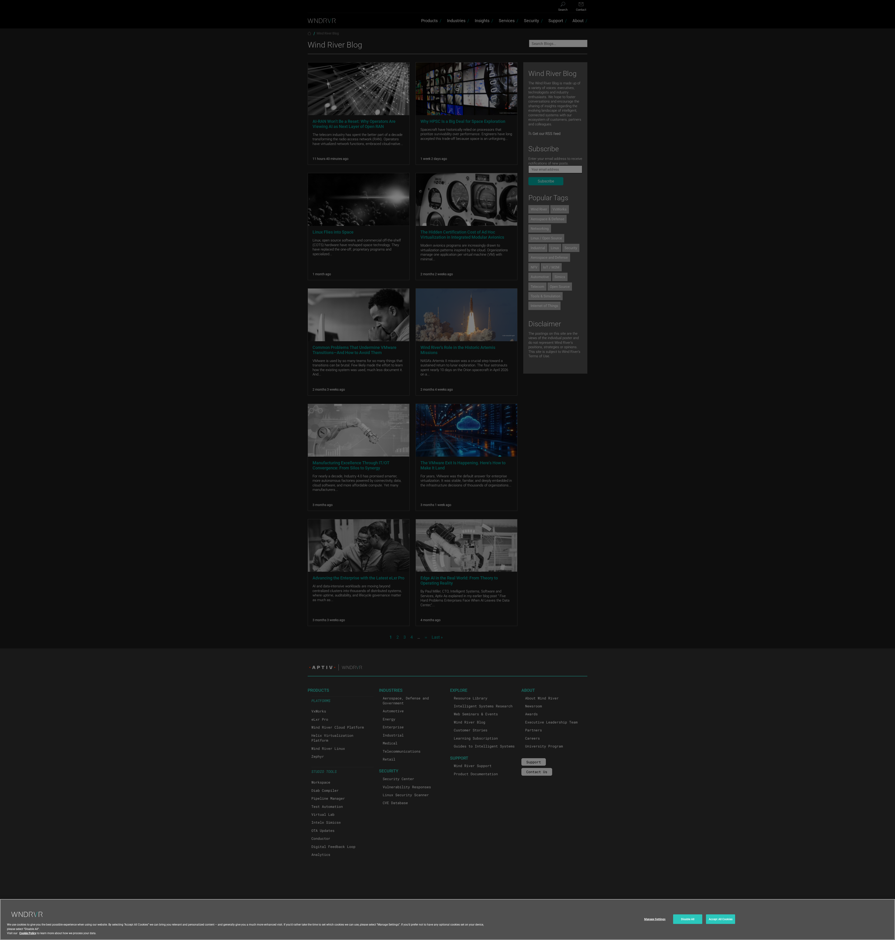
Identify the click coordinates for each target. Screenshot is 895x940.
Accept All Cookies (721, 919)
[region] (447, 919)
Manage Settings (655, 919)
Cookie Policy (27, 933)
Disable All (687, 919)
